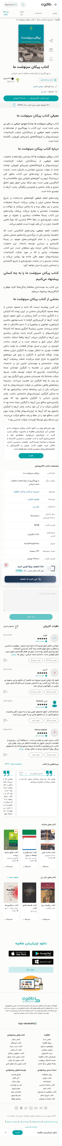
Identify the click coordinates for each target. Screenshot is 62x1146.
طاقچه (57, 20)
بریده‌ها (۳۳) (6, 13)
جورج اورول (16, 1088)
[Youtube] (35, 1108)
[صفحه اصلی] (46, 4)
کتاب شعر (47, 1088)
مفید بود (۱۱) (51, 692)
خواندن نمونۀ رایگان (47, 80)
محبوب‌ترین (8, 626)
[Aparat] (21, 1108)
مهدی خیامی (33, 499)
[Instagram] (16, 1108)
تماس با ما (47, 1039)
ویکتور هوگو (16, 1099)
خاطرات (16, 491)
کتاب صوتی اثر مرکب (16, 1060)
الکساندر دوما (16, 1092)
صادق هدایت (16, 1074)
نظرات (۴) (21, 13)
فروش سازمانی (47, 1050)
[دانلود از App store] (19, 953)
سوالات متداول (12, 1122)
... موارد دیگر (31, 970)
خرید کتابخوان (47, 1053)
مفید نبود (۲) (36, 692)
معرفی (55, 13)
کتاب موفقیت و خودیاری (47, 1092)
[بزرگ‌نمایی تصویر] (21, 59)
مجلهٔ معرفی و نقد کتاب (47, 1064)
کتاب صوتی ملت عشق (15, 1057)
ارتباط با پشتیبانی (31, 1127)
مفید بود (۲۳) (51, 660)
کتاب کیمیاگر (16, 1043)
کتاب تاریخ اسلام (47, 1095)
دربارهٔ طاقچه (47, 1043)
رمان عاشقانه (47, 1074)
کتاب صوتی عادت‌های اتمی (16, 1064)
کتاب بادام (16, 1039)
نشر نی (36, 506)
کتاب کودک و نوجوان (47, 1099)
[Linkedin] (31, 1108)
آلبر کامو (16, 1078)
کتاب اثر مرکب (15, 1050)
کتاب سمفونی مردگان (16, 1053)
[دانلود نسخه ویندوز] (42, 962)
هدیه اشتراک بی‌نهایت (47, 1060)
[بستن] (6, 565)
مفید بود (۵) (51, 720)
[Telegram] (40, 1108)
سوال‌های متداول (47, 1046)
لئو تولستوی (16, 1095)
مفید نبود (36, 720)
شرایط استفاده (24, 1122)
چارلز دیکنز (16, 1081)
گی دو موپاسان (15, 1085)
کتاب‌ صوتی (47, 1078)
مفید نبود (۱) (36, 660)
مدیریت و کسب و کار (45, 20)
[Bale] (45, 1108)
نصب (31, 455)
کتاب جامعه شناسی (47, 1085)
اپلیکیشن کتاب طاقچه (47, 1057)
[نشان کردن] (51, 59)
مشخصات (38, 13)
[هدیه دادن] (51, 50)
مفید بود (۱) (51, 755)
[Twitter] (26, 1108)
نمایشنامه (47, 1081)
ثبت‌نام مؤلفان (36, 1122)
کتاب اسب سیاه (16, 1046)
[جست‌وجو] (23, 5)
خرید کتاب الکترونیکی (31, 98)
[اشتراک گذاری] (51, 41)
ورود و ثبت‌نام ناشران (50, 1122)
